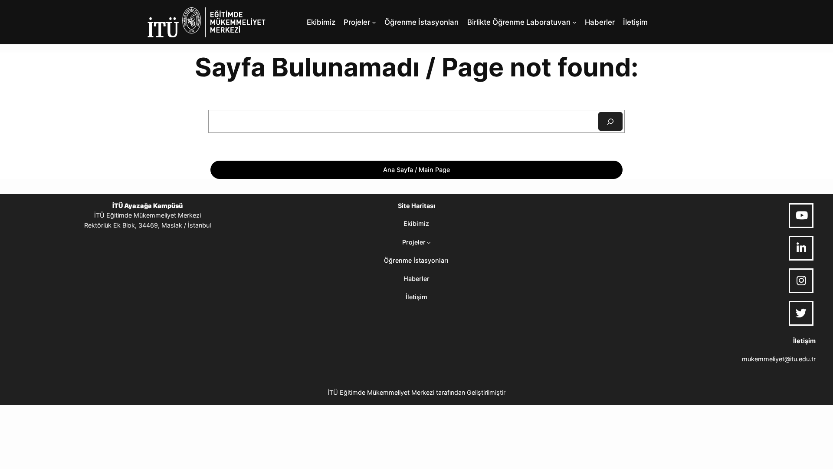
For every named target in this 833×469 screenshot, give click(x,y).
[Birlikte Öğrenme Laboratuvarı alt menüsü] (574, 22)
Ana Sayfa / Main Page (416, 169)
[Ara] (610, 121)
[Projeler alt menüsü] (374, 22)
